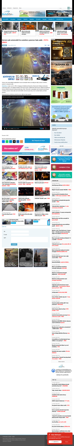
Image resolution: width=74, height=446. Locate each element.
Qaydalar (32, 19)
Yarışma (4, 8)
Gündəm (19, 19)
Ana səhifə (5, 19)
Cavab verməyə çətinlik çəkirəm (60, 142)
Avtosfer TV (51, 19)
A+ (48, 45)
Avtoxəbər (12, 19)
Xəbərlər (25, 19)
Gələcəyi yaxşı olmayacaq (59, 140)
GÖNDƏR (14, 244)
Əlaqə (20, 8)
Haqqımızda (15, 8)
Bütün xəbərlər (61, 361)
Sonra (66, 441)
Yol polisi (38, 19)
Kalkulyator (9, 8)
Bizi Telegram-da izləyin (38, 140)
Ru (70, 8)
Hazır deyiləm (57, 135)
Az (68, 8)
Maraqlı (44, 19)
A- (45, 45)
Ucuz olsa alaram (57, 132)
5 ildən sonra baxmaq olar (59, 137)
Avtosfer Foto (59, 19)
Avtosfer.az (5, 86)
